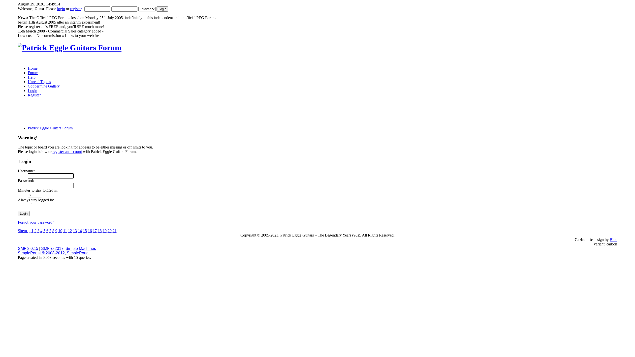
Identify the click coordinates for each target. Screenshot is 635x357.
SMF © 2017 (52, 248)
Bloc (613, 240)
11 (65, 231)
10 (60, 231)
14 (80, 231)
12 (70, 231)
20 (110, 231)
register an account (67, 151)
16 (90, 231)
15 (85, 231)
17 (95, 231)
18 (100, 231)
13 (75, 231)
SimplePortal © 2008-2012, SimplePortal (54, 253)
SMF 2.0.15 (28, 248)
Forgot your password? (36, 222)
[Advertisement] (277, 113)
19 (105, 231)
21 (115, 231)
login (61, 9)
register (75, 9)
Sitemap (24, 231)
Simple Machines (80, 248)
